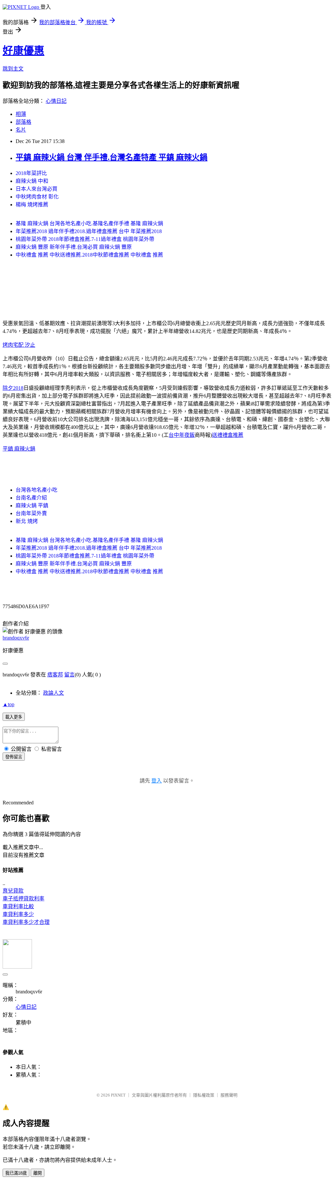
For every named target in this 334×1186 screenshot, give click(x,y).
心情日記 (56, 101)
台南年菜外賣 (31, 513)
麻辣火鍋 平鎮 (32, 505)
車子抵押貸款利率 (23, 898)
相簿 (21, 114)
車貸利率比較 (18, 906)
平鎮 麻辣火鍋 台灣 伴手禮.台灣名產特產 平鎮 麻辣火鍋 (111, 157)
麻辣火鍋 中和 (32, 181)
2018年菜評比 (31, 173)
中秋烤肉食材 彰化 (37, 196)
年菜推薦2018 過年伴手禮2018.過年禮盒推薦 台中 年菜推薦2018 (89, 231)
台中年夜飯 (182, 435)
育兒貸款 (13, 890)
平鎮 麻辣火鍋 (19, 448)
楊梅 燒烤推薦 (32, 204)
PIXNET (118, 1095)
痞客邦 (55, 674)
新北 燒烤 (27, 521)
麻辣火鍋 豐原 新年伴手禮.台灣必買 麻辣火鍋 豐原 (74, 247)
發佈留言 (13, 756)
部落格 (23, 122)
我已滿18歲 (16, 1173)
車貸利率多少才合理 (26, 922)
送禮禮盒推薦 (227, 435)
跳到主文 (13, 68)
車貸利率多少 (18, 914)
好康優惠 (23, 50)
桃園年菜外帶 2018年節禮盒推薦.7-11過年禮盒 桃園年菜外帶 (85, 239)
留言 (69, 674)
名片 (21, 130)
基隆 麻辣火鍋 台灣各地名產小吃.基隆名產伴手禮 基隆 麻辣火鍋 (89, 223)
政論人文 (53, 693)
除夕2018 (13, 388)
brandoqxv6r (16, 637)
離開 (37, 1173)
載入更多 (13, 717)
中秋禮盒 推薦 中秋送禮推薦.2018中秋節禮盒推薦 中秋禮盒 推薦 (89, 255)
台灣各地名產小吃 (36, 490)
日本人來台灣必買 (36, 189)
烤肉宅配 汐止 (19, 345)
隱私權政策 (203, 1095)
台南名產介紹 (31, 497)
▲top (8, 704)
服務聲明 (228, 1095)
